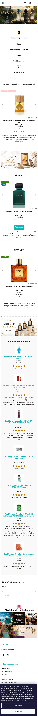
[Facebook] (3, 657)
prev (2, 103)
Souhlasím (18, 711)
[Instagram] (8, 657)
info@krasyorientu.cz (7, 651)
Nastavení (18, 705)
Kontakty (4, 675)
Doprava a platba (6, 673)
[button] (2, 15)
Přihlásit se (7, 598)
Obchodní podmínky (7, 681)
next (34, 103)
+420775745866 (5, 653)
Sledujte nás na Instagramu (18, 613)
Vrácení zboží (5, 670)
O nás (3, 678)
